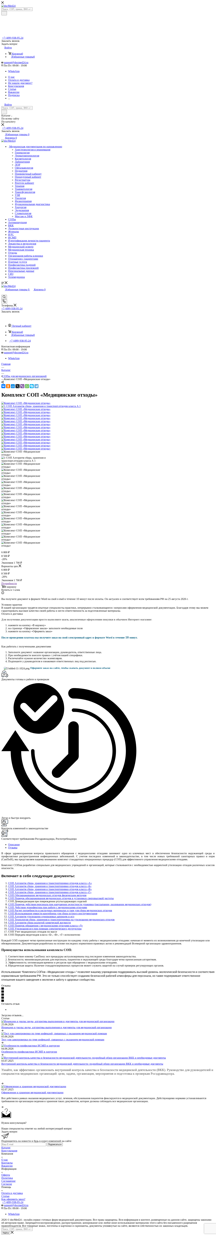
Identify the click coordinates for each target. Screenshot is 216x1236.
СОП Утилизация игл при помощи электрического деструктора (45, 928)
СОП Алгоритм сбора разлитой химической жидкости (39, 922)
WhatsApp (14, 71)
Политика (7, 1178)
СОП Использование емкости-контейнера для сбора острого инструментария (52, 913)
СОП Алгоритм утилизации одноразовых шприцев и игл (41, 916)
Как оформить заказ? (13, 1199)
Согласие (6, 1184)
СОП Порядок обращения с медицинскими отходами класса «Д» (45, 925)
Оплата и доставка (12, 1193)
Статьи (5, 1196)
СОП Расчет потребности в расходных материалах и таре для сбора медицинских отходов (60, 910)
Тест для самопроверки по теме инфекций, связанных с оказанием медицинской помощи (52, 1039)
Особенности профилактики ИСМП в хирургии (29, 1051)
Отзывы (12, 847)
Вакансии (7, 1165)
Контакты (7, 1162)
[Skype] (32, 386)
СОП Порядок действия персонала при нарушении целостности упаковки (51, 904)
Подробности (9, 583)
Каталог (6, 1147)
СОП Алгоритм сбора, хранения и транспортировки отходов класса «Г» (49, 892)
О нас (4, 1159)
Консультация (9, 1150)
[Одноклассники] (8, 386)
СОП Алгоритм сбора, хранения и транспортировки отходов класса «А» (50, 883)
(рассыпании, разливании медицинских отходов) (122, 904)
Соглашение (8, 1181)
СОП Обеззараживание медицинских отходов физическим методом (47, 895)
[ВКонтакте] (3, 386)
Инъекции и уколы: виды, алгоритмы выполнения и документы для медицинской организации (56, 1027)
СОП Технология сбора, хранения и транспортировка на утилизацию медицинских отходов (61, 919)
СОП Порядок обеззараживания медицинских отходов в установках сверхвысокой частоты (61, 898)
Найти (6, 1233)
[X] (18, 386)
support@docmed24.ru (16, 62)
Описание (14, 844)
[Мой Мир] (13, 386)
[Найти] (4, 13)
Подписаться (54, 1144)
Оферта (5, 1174)
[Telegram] (36, 386)
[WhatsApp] (27, 386)
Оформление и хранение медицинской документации (32, 1092)
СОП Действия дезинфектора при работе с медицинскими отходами (47, 907)
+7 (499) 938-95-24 (12, 37)
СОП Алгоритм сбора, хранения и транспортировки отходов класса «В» (50, 889)
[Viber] (22, 386)
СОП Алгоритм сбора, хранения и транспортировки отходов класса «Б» (49, 886)
